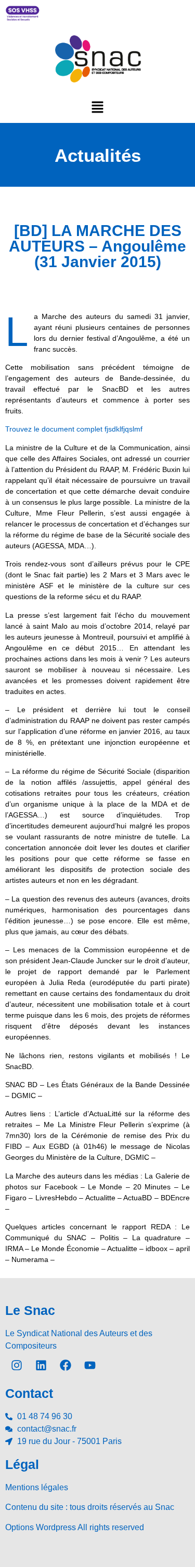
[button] (97, 106)
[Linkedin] (41, 1365)
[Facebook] (65, 1365)
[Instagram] (16, 1365)
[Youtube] (90, 1365)
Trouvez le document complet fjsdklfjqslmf (73, 429)
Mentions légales (36, 1487)
